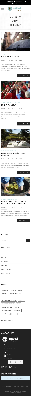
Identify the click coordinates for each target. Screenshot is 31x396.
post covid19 (17, 310)
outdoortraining (6, 310)
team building (5, 314)
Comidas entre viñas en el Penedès (13, 154)
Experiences (3, 102)
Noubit (14, 388)
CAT (16, 3)
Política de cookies (15, 393)
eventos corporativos (15, 293)
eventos (4, 293)
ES (13, 3)
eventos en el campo (7, 297)
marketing (21, 300)
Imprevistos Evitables (11, 56)
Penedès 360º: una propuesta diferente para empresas (14, 203)
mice (18, 303)
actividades (5, 290)
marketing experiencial (8, 303)
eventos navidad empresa (9, 300)
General (2, 54)
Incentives (7, 54)
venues (14, 314)
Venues (15, 54)
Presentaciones (6, 269)
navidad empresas (7, 307)
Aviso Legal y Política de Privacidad (15, 391)
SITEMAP (19, 388)
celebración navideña (16, 290)
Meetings (11, 54)
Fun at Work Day (8, 105)
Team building (17, 102)
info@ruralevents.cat (19, 1)
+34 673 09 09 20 (10, 1)
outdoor (17, 307)
